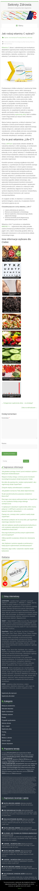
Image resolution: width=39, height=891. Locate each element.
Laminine (7, 758)
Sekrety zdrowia (27, 37)
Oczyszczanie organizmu (30, 761)
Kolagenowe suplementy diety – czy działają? (17, 403)
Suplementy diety (7, 729)
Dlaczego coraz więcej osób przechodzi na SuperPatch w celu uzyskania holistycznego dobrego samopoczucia (19, 501)
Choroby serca (12, 755)
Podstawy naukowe (7, 714)
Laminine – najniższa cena (12, 843)
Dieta (18, 757)
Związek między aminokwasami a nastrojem (16, 487)
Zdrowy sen (8, 773)
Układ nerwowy (26, 42)
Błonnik (25, 753)
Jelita (22, 757)
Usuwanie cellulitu (29, 769)
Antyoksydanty (7, 42)
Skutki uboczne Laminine (12, 803)
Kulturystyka (29, 757)
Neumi (3, 649)
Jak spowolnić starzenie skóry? (15, 873)
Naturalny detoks (20, 761)
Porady (19, 37)
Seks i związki (6, 726)
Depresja (4, 757)
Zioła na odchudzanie (29, 407)
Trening (4, 732)
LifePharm (9, 143)
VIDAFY (4, 621)
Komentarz (6, 418)
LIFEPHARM (5, 601)
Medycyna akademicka (8, 705)
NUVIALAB (5, 668)
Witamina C (5, 47)
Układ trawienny (21, 769)
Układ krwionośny (26, 767)
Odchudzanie (8, 763)
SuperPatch (5, 631)
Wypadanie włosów (11, 771)
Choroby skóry (19, 755)
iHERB (3, 684)
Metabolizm (16, 759)
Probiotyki (9, 765)
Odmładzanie (19, 763)
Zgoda (19, 888)
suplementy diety (20, 114)
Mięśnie (21, 759)
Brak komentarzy (8, 43)
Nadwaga (11, 761)
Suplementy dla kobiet (8, 696)
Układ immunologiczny (16, 42)
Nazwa (4, 443)
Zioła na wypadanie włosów (13, 819)
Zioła (13, 773)
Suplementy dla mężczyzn (9, 693)
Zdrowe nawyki (6, 740)
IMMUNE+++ (6, 226)
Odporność (27, 763)
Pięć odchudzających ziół (12, 810)
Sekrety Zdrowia (19, 4)
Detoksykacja (11, 757)
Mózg (25, 759)
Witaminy (32, 42)
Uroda (3, 735)
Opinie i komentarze (10, 37)
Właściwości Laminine (21, 771)
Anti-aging (4, 753)
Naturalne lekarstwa (7, 708)
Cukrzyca (30, 755)
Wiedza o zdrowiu (7, 737)
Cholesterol (5, 755)
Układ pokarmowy (12, 769)
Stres (19, 765)
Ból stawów (20, 753)
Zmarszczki (18, 773)
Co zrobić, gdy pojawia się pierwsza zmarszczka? (20, 833)
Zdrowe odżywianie (7, 743)
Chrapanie (25, 755)
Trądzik (33, 765)
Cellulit (29, 753)
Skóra (15, 765)
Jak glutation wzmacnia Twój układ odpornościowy (18, 491)
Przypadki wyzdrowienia (8, 720)
